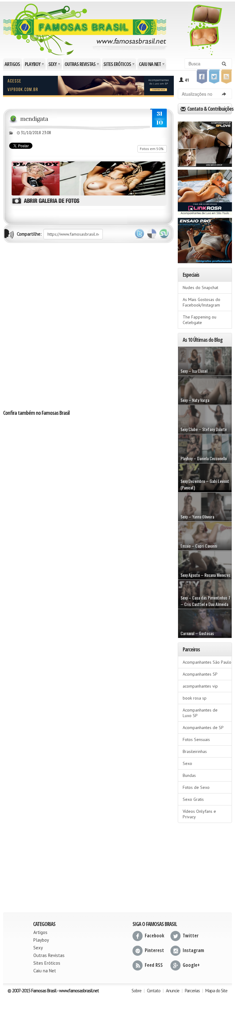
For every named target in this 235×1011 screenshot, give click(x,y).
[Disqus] (88, 326)
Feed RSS (154, 965)
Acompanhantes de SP (203, 727)
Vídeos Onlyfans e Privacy (199, 814)
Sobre (136, 991)
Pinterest (154, 950)
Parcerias (192, 991)
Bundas (189, 775)
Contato (153, 991)
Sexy (54, 65)
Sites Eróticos (119, 65)
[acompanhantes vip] (88, 86)
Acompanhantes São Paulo (207, 662)
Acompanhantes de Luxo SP (200, 712)
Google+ (191, 965)
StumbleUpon (164, 234)
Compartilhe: (29, 234)
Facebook (154, 935)
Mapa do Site (216, 991)
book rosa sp (195, 698)
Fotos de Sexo (196, 787)
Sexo (187, 763)
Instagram (193, 950)
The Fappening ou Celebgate (199, 319)
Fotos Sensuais (196, 739)
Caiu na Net (152, 65)
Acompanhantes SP (200, 674)
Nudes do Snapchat (200, 287)
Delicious (151, 234)
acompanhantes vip (200, 686)
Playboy (35, 65)
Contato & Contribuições (209, 108)
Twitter (139, 234)
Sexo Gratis (193, 799)
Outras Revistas (82, 65)
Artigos (12, 64)
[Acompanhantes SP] (205, 142)
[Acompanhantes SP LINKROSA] (205, 190)
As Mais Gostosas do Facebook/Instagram (201, 302)
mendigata (34, 118)
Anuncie (172, 991)
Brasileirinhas (195, 751)
